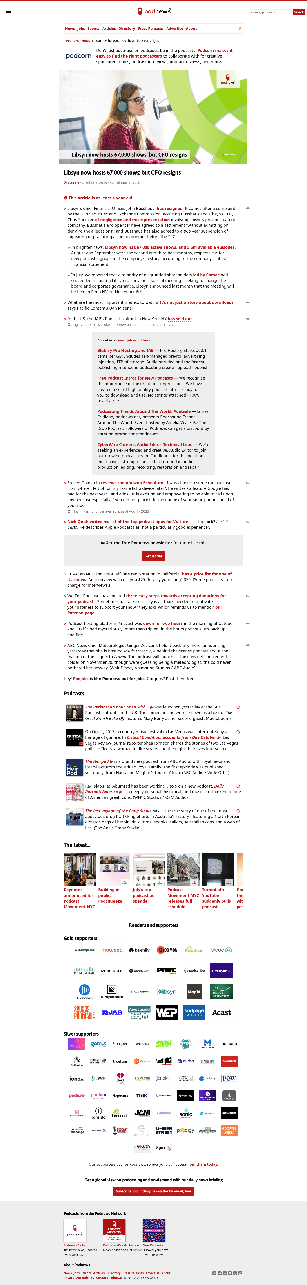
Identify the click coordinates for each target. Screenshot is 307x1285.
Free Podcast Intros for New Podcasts (135, 378)
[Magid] (194, 1000)
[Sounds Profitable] (84, 1021)
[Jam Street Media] (142, 1120)
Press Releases (151, 28)
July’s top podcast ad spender (144, 895)
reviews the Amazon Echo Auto (132, 482)
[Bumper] (120, 1050)
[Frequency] (186, 1102)
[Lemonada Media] (120, 1120)
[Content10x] (98, 1137)
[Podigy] (186, 1137)
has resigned (169, 208)
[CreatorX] (77, 1137)
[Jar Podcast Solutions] (112, 1021)
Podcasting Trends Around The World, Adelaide (144, 411)
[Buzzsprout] (84, 958)
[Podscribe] (194, 979)
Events (94, 28)
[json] (235, 1275)
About (191, 28)
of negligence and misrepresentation (132, 219)
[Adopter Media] (229, 1137)
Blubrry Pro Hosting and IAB (126, 350)
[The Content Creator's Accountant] (221, 1000)
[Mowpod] (112, 958)
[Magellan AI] (207, 1050)
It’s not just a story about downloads (197, 302)
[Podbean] (194, 958)
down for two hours (163, 623)
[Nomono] (229, 1050)
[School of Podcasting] (207, 1137)
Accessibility (85, 1278)
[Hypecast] (120, 1102)
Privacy (69, 1278)
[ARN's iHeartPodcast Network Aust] (120, 1085)
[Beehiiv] (139, 958)
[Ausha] (186, 1068)
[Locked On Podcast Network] (142, 1085)
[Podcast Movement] (98, 1068)
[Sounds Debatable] (164, 1050)
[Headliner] (164, 1120)
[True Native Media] (186, 1050)
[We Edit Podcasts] (166, 1021)
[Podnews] (140, 12)
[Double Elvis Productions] (229, 1120)
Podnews (72, 41)
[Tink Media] (142, 1102)
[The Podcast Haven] (207, 1068)
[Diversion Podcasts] (229, 1102)
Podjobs (81, 678)
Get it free (153, 556)
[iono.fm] (77, 1085)
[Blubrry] (207, 1085)
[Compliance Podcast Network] (186, 1085)
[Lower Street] (164, 1137)
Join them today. (203, 1164)
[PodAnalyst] (77, 1068)
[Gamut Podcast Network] (98, 1050)
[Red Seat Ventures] (98, 1085)
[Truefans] (120, 1068)
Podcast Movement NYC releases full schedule (183, 898)
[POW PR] (229, 1085)
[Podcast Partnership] (120, 1137)
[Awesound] (139, 1021)
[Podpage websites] (194, 1021)
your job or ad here (134, 340)
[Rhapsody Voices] (77, 1120)
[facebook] (220, 1275)
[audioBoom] (84, 1000)
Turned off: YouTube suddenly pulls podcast (216, 898)
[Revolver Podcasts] (142, 1154)
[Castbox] (142, 1068)
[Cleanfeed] (142, 1137)
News (70, 28)
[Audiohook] (139, 1000)
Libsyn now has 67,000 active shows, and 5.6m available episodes (170, 247)
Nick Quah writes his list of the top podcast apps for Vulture (127, 521)
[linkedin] (225, 1275)
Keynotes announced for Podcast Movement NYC (79, 898)
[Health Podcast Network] (207, 1102)
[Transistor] (98, 1120)
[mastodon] (215, 1275)
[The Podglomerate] (84, 979)
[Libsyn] (166, 1000)
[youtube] (230, 1275)
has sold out (180, 318)
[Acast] (221, 1021)
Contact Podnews (109, 1278)
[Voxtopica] (164, 1068)
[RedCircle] (112, 979)
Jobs (81, 28)
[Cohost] (221, 979)
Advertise (174, 28)
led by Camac (206, 274)
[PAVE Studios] (166, 979)
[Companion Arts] (229, 1068)
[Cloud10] (221, 958)
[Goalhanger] (142, 1050)
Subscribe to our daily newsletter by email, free (153, 1191)
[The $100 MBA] (166, 958)
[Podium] (77, 1102)
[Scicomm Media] (139, 979)
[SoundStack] (164, 1102)
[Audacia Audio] (77, 1050)
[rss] (240, 1275)
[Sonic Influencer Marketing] (186, 1120)
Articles (109, 28)
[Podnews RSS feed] (239, 28)
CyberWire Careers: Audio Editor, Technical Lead (145, 444)
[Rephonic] (207, 1120)
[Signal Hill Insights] (164, 1154)
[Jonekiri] (164, 1085)
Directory (126, 28)
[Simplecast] (112, 1000)
